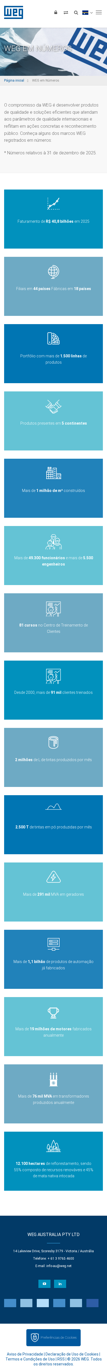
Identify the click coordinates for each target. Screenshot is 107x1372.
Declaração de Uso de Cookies (72, 1354)
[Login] (56, 12)
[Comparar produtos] (66, 12)
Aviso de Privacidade (25, 1354)
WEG (11, 12)
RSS (61, 1359)
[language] (87, 12)
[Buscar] (76, 12)
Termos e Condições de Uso (30, 1359)
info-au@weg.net (59, 1266)
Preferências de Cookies (59, 1337)
